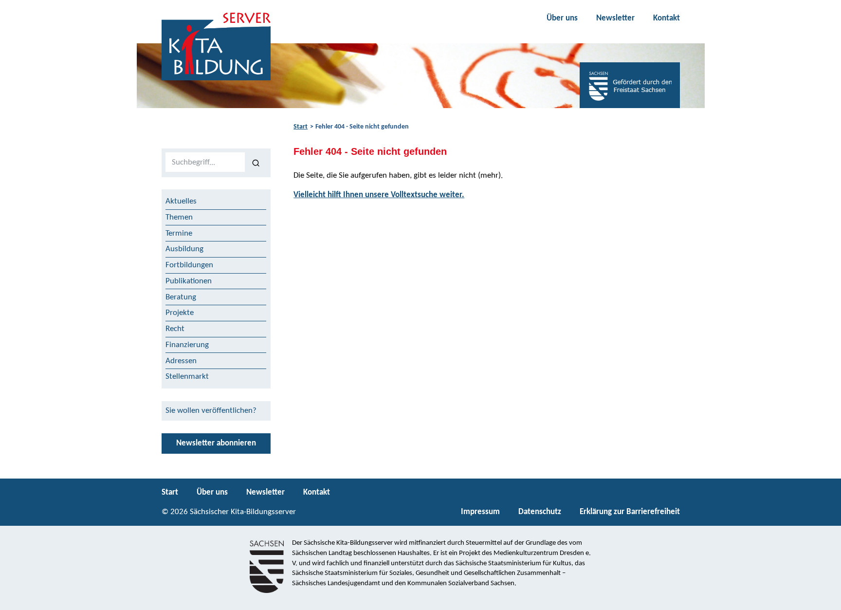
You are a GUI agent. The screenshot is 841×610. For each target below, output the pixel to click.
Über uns (562, 18)
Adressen (181, 361)
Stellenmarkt (187, 376)
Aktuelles (181, 201)
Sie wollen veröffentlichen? (210, 411)
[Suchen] (256, 162)
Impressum (480, 512)
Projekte (179, 313)
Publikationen (188, 281)
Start (300, 127)
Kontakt (666, 18)
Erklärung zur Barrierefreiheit (630, 512)
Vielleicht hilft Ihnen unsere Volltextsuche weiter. (378, 195)
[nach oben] (825, 598)
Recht (174, 329)
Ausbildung (184, 249)
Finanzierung (187, 345)
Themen (179, 217)
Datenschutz (539, 512)
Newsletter (615, 18)
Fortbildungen (189, 265)
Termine (178, 233)
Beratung (180, 297)
